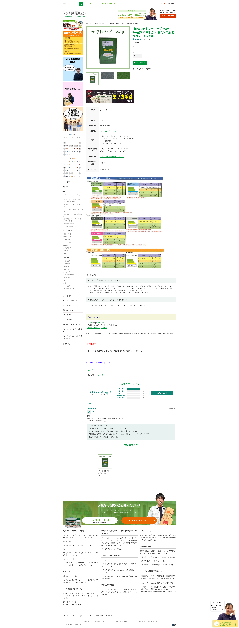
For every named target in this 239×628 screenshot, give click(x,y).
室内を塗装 (66, 266)
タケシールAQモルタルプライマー (112, 156)
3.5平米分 (104, 327)
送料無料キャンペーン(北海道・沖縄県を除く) (72, 220)
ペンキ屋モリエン (77, 624)
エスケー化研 (67, 242)
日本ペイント (67, 234)
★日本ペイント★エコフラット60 (72, 205)
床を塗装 (66, 269)
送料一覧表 (66, 616)
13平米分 (97, 327)
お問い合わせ (67, 319)
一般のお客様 (67, 315)
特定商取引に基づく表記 (121, 621)
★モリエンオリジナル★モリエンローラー (73, 210)
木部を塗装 (66, 272)
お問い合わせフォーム (139, 520)
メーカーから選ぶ (68, 230)
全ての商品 (66, 182)
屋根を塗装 (66, 263)
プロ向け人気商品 (68, 223)
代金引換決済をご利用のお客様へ (72, 330)
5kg (92, 323)
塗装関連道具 (67, 277)
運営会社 (109, 616)
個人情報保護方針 (84, 621)
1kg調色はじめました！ (70, 226)
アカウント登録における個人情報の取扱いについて (146, 621)
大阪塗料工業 (67, 248)
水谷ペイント (67, 237)
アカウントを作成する (108, 3)
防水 (64, 283)
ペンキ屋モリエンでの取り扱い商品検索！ (72, 337)
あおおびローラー (106, 131)
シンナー (66, 280)
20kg (89, 323)
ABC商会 (65, 245)
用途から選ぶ (66, 257)
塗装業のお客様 (68, 310)
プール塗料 (66, 286)
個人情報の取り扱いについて (102, 621)
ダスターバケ (118, 131)
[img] (91, 408)
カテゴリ (66, 187)
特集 (64, 191)
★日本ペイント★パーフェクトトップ (73, 196)
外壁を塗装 (66, 261)
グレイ (105, 323)
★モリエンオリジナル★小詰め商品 (73, 215)
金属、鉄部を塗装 (68, 275)
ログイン (91, 3)
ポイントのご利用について (71, 301)
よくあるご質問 (78, 616)
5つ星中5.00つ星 (105, 392)
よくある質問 (67, 296)
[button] (137, 39)
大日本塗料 (66, 239)
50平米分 (90, 327)
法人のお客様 (67, 305)
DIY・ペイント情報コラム (71, 324)
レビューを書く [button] (162, 393)
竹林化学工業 (67, 253)
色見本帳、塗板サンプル (70, 288)
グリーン (99, 323)
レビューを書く (99, 375)
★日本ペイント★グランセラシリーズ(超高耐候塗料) (73, 200)
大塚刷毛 (66, 250)
